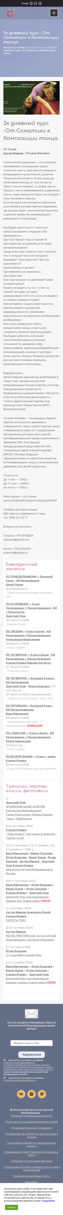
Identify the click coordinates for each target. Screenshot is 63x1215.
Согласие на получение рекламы (31, 1160)
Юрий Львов (14, 584)
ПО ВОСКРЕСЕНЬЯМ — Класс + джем (30, 756)
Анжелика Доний (39, 912)
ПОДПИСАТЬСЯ (31, 1054)
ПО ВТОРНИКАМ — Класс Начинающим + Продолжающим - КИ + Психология (31, 608)
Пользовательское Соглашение (31, 1127)
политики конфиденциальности (19, 1062)
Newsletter (31, 1182)
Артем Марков (13, 153)
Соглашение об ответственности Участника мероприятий (32, 1168)
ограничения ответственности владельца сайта (27, 1069)
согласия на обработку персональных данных (26, 1065)
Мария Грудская (41, 853)
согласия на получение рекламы (19, 1080)
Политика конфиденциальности (31, 1115)
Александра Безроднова (23, 639)
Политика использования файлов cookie (31, 1121)
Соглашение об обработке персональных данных (31, 1135)
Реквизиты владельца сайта (31, 1176)
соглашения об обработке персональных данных (27, 1067)
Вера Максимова (17, 713)
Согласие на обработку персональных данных (31, 1144)
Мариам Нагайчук (39, 662)
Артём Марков (29, 861)
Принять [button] (11, 1207)
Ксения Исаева (16, 662)
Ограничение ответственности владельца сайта (32, 1153)
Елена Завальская (18, 741)
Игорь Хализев (36, 888)
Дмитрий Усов (16, 616)
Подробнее (48, 1200)
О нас (25, 3)
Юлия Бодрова (39, 686)
